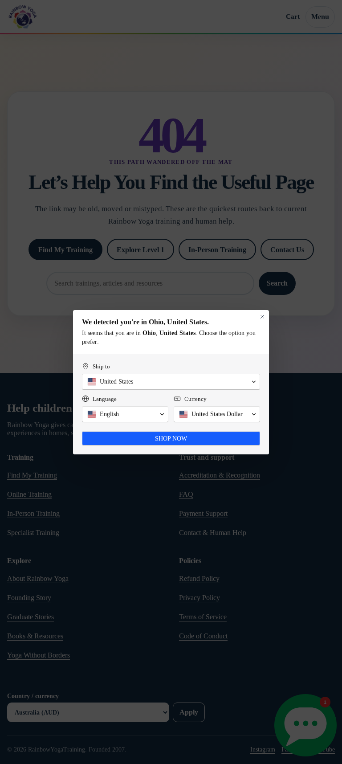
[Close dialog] (262, 317)
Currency (195, 399)
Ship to (101, 366)
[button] (171, 382)
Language (105, 399)
